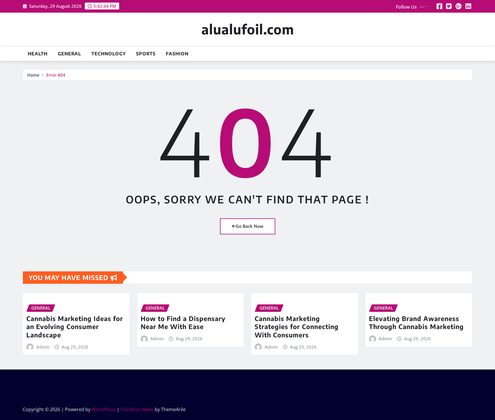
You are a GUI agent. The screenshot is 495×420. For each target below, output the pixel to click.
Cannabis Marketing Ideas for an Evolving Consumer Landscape (74, 326)
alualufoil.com (247, 29)
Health (38, 54)
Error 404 (55, 75)
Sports (146, 54)
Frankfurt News (137, 409)
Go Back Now (249, 226)
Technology (108, 54)
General (69, 54)
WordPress (104, 409)
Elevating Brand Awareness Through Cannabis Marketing (416, 322)
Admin (43, 347)
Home (33, 75)
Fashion (177, 54)
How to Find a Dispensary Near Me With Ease (183, 322)
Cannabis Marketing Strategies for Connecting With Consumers (297, 326)
